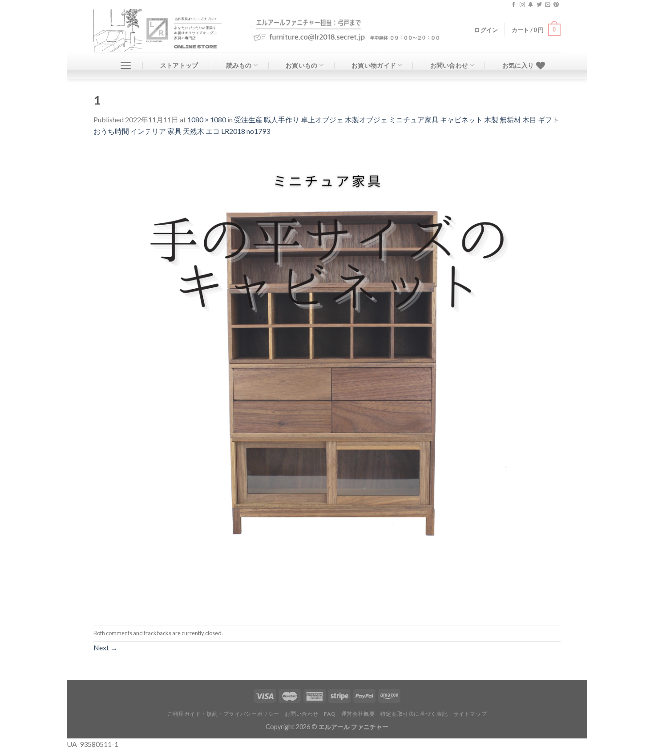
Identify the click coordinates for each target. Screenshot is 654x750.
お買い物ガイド (373, 65)
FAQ (329, 713)
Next (105, 647)
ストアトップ (179, 65)
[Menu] (126, 65)
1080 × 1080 (206, 119)
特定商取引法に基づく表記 (414, 713)
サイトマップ (470, 713)
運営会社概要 (358, 713)
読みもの (239, 65)
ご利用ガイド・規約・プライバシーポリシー (223, 713)
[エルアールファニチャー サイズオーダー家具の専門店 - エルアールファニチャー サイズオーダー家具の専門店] (165, 30)
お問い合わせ (449, 65)
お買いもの (301, 65)
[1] (327, 379)
